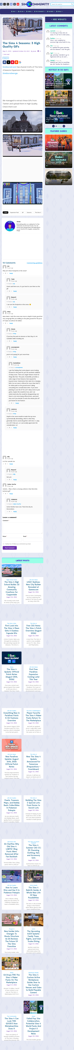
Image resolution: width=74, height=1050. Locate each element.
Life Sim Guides (11, 711)
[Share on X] (8, 62)
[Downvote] (7, 273)
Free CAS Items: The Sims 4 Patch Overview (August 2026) (33, 629)
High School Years (11, 580)
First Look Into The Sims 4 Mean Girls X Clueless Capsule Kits (11, 629)
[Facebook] (1, 4)
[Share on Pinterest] (12, 62)
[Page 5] (61, 126)
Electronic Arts (11, 842)
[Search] (72, 4)
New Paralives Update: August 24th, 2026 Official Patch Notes (12, 761)
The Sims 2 (33, 798)
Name (5, 536)
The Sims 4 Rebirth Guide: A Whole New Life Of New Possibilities (33, 892)
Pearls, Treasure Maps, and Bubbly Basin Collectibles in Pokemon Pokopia (11, 805)
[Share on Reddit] (16, 62)
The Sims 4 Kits (11, 623)
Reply (11, 273)
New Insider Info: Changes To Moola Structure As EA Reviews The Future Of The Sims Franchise (11, 939)
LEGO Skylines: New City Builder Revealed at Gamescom (33, 586)
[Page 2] (57, 126)
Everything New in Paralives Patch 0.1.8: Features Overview (12, 717)
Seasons (5, 58)
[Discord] (11, 4)
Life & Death (33, 885)
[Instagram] (4, 4)
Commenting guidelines (34, 263)
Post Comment (9, 548)
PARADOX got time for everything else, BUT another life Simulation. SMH (59, 64)
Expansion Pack (14, 212)
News (11, 667)
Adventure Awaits (33, 972)
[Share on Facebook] (4, 62)
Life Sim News (33, 580)
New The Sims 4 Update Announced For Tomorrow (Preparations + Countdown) (33, 762)
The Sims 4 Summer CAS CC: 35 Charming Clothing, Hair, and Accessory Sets (33, 851)
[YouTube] (18, 4)
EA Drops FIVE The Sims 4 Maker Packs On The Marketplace (12, 979)
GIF (23, 212)
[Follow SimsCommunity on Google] (20, 62)
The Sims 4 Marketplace (33, 711)
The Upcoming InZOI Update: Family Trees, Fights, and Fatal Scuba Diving (33, 936)
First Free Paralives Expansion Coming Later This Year (34, 674)
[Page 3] (58, 126)
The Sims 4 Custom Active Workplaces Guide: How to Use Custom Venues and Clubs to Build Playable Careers (33, 984)
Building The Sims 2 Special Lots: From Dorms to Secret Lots (33, 804)
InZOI (33, 929)
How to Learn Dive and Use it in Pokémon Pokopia (12, 890)
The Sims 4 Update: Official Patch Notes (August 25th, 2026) (11, 674)
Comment (6, 520)
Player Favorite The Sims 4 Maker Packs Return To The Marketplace (33, 717)
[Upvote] (3, 273)
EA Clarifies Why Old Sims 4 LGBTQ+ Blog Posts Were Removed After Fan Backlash (11, 850)
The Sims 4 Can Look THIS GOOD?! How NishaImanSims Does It (12, 1023)
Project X (11, 929)
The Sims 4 (38, 212)
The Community (11, 1016)
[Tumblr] (14, 4)
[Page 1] (56, 126)
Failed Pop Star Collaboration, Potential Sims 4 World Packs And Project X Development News (33, 1026)
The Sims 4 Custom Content (33, 842)
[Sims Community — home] (35, 4)
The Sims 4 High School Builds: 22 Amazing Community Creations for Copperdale (11, 588)
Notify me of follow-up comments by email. (18, 544)
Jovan (34, 51)
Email (25, 536)
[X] (8, 4)
